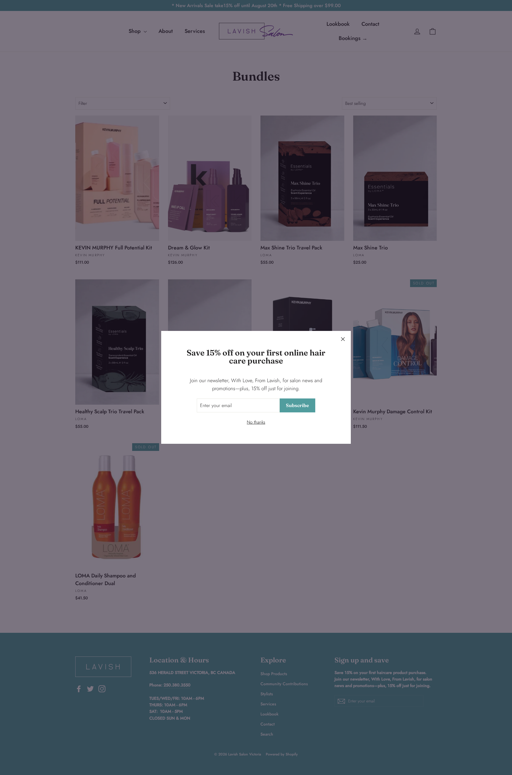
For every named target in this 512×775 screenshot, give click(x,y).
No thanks (256, 422)
